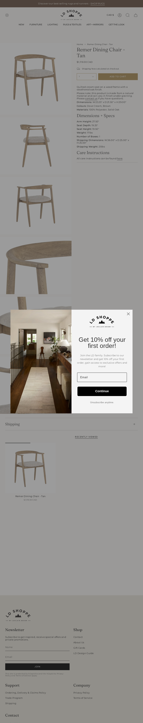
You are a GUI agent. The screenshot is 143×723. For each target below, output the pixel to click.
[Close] (128, 314)
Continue (102, 391)
